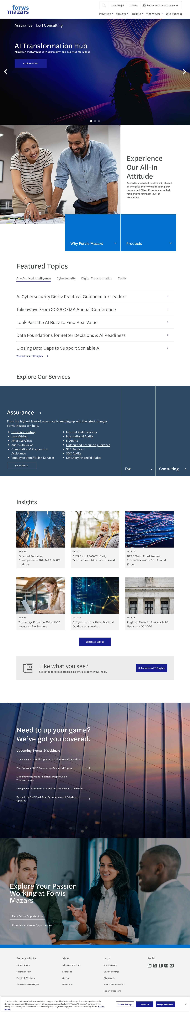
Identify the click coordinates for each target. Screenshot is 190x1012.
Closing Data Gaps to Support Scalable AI (58, 347)
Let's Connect (23, 965)
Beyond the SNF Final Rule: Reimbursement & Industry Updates (47, 798)
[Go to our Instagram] (166, 965)
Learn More (21, 465)
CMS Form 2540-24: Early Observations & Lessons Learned (94, 558)
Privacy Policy (110, 965)
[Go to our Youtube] (172, 965)
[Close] (185, 1004)
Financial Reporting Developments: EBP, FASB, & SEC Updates (39, 560)
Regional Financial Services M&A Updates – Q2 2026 (148, 624)
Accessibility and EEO (114, 984)
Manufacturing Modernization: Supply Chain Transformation (41, 778)
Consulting (169, 468)
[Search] (104, 5)
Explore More (30, 63)
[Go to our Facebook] (161, 965)
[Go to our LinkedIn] (149, 965)
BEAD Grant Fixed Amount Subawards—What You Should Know (146, 560)
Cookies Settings (125, 1004)
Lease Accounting (23, 432)
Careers (134, 5)
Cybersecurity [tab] (66, 278)
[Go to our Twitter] (155, 965)
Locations (67, 971)
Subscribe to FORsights (151, 668)
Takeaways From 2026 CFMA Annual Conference (66, 309)
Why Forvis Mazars (71, 965)
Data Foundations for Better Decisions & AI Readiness (71, 335)
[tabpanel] (94, 324)
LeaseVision (19, 436)
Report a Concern (112, 990)
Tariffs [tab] (122, 278)
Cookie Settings (111, 971)
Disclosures (109, 978)
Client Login (118, 5)
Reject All (145, 1004)
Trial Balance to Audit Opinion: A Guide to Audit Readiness (49, 759)
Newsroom (67, 984)
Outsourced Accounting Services (88, 445)
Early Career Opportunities (27, 916)
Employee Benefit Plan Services (33, 457)
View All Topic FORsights (29, 356)
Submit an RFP (23, 971)
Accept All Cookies (165, 1004)
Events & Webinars (25, 978)
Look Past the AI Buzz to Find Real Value (57, 322)
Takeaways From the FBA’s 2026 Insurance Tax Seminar (39, 624)
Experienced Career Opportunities (32, 925)
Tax (128, 468)
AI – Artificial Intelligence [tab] (33, 278)
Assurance (20, 412)
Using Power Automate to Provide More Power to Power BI (49, 788)
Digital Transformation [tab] (96, 278)
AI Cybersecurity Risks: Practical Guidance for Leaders (71, 296)
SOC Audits (73, 453)
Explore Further (95, 641)
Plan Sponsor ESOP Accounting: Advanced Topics (44, 768)
